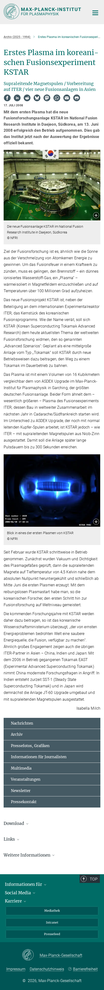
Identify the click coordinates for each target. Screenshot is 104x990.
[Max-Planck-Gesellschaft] (31, 955)
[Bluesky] (37, 98)
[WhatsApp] (56, 98)
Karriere (14, 901)
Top (93, 879)
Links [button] (10, 839)
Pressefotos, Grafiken (30, 745)
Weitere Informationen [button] (27, 855)
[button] (96, 215)
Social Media (18, 892)
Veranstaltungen (25, 779)
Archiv (17, 734)
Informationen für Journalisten (39, 757)
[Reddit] (27, 98)
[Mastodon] (47, 98)
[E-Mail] (66, 98)
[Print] (76, 98)
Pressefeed (52, 934)
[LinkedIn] (17, 98)
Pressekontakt (24, 802)
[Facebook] (7, 98)
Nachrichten (22, 723)
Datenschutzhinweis (47, 969)
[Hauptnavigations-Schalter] (95, 13)
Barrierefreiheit (85, 969)
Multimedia (21, 768)
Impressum (15, 969)
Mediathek (52, 910)
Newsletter (20, 790)
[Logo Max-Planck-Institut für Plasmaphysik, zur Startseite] (43, 11)
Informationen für (24, 884)
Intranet (52, 922)
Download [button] (14, 823)
